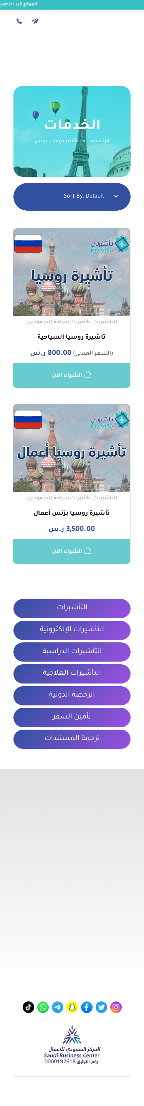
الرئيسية (100, 141)
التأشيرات (105, 322)
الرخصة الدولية (72, 695)
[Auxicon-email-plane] (34, 21)
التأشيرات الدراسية (72, 652)
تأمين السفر (72, 717)
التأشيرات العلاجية (72, 673)
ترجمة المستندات (72, 739)
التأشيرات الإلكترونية (72, 630)
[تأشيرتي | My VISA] (111, 51)
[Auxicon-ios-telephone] (19, 21)
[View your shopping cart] (37, 53)
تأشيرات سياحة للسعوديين (58, 322)
